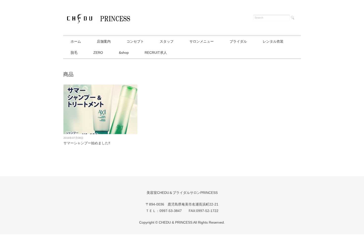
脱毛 (74, 53)
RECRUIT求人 (156, 53)
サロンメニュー (201, 41)
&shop (124, 53)
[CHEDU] (97, 17)
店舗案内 (104, 41)
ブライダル (238, 41)
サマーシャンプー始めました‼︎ (86, 143)
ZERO (98, 53)
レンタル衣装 (273, 41)
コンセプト (135, 41)
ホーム (76, 41)
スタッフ (167, 41)
